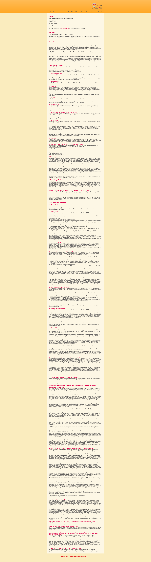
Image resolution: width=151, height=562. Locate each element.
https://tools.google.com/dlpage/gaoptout (81, 435)
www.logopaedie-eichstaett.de (58, 154)
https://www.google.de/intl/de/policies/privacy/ (58, 444)
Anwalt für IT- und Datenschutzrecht (88, 551)
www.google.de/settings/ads (86, 492)
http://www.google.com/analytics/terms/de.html (80, 444)
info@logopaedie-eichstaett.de (55, 25)
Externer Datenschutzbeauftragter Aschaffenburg (59, 551)
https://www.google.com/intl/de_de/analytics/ (70, 445)
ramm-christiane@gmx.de (57, 153)
